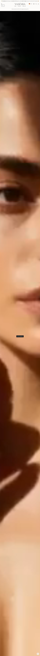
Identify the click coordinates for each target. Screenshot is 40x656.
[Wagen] (38, 4)
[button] (19, 6)
